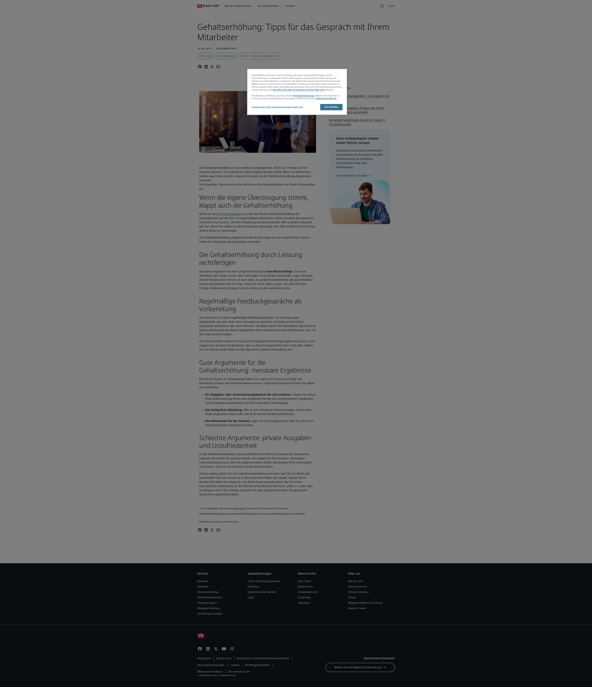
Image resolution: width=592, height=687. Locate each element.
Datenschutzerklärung (326, 99)
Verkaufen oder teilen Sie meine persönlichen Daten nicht (298, 90)
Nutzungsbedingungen (304, 96)
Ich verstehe (331, 107)
